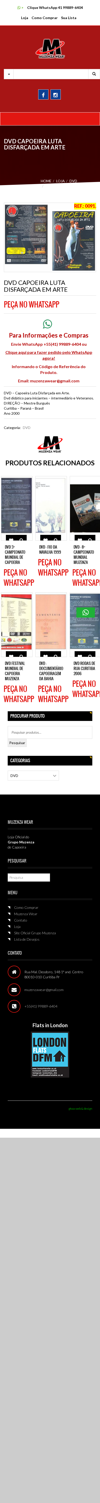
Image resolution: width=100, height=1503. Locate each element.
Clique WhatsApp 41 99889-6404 (55, 7)
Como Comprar (45, 18)
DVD (73, 181)
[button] (85, 612)
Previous (12, 241)
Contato (20, 920)
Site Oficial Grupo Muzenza (35, 933)
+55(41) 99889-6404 (40, 1006)
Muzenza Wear (25, 914)
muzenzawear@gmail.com (54, 380)
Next (88, 241)
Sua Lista (68, 18)
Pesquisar (17, 743)
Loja (24, 18)
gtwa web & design (80, 1108)
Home (46, 181)
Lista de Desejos (26, 939)
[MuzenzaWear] (50, 48)
